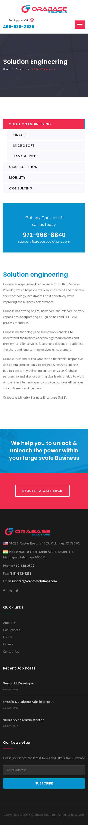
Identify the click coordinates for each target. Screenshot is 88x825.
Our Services (11, 630)
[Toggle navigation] (80, 24)
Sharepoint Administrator (23, 720)
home (6, 69)
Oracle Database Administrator (28, 701)
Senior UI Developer (19, 683)
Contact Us (11, 652)
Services (20, 69)
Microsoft (24, 145)
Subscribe (44, 783)
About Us (9, 623)
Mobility (17, 177)
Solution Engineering (30, 124)
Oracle (20, 135)
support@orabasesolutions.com (34, 581)
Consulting (20, 188)
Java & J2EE (24, 156)
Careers (8, 644)
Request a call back (42, 490)
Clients (7, 637)
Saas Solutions (24, 167)
